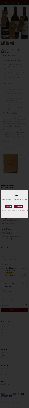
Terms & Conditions (24, 210)
